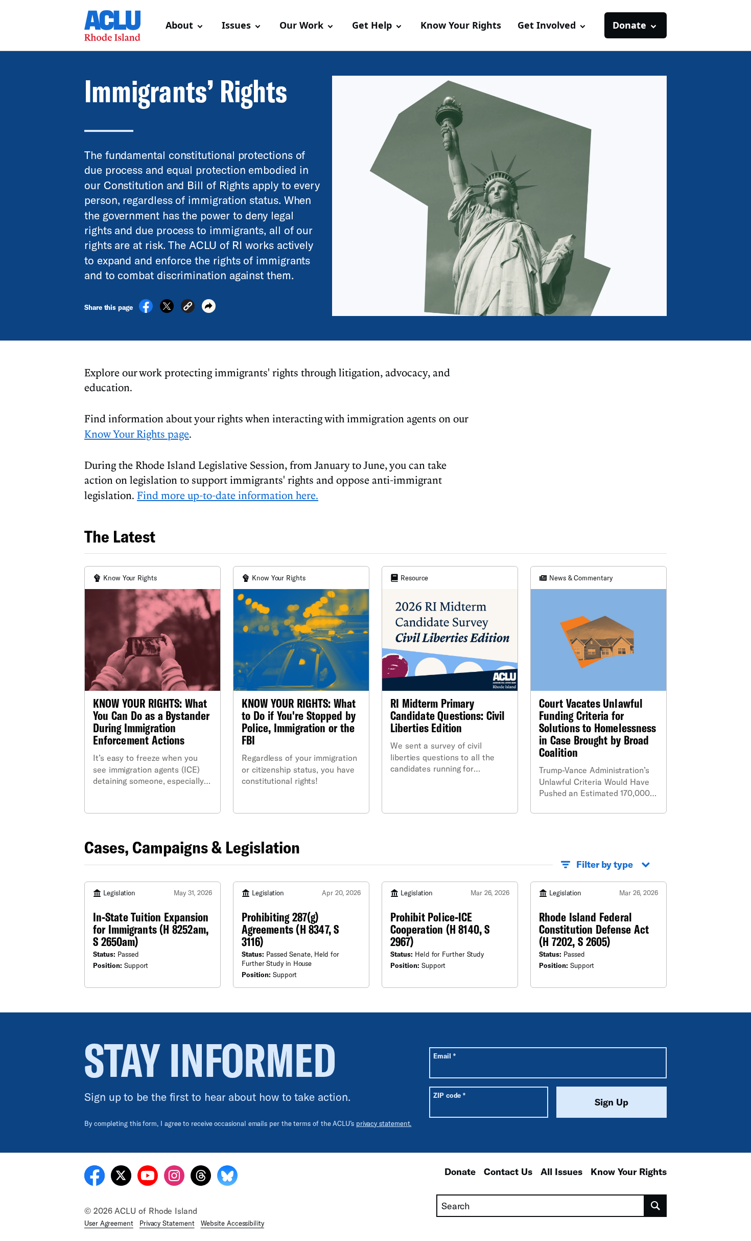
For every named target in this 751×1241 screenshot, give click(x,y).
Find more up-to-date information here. (227, 495)
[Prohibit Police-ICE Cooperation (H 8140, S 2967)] (450, 935)
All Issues (561, 1171)
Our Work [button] (301, 25)
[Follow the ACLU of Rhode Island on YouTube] (147, 1177)
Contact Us (508, 1171)
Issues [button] (236, 25)
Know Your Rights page (136, 433)
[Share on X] (167, 309)
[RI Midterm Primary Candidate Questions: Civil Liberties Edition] (450, 690)
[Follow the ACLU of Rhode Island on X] (121, 1177)
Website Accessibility (232, 1223)
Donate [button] (629, 25)
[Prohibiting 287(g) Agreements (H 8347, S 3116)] (301, 935)
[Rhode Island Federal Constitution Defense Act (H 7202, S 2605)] (598, 935)
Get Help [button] (372, 25)
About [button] (179, 25)
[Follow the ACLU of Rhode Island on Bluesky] (227, 1177)
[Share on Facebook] (146, 309)
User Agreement (108, 1223)
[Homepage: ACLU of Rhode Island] (120, 25)
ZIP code (449, 1095)
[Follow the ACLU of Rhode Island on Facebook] (94, 1177)
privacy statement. (384, 1123)
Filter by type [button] (604, 864)
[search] (656, 1205)
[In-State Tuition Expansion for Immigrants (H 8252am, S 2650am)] (152, 935)
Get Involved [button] (547, 25)
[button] (188, 307)
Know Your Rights (460, 25)
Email (444, 1055)
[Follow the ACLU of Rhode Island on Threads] (201, 1177)
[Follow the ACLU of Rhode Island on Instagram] (174, 1177)
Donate (460, 1171)
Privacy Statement (167, 1223)
